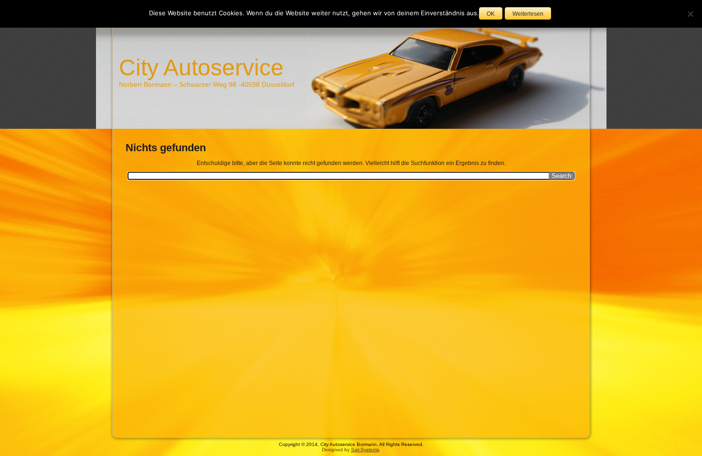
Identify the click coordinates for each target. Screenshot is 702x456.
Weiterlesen (527, 13)
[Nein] (690, 14)
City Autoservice (201, 67)
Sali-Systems (365, 449)
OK (491, 13)
